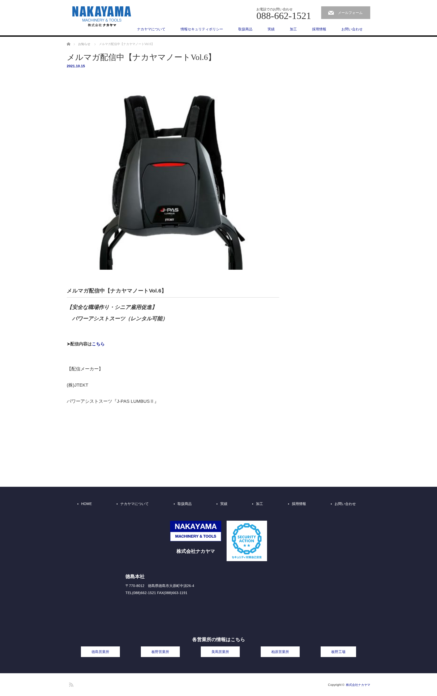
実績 (271, 29)
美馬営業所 (220, 652)
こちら (98, 344)
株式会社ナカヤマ (358, 685)
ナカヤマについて (151, 29)
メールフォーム (350, 13)
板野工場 (338, 652)
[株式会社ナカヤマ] (102, 16)
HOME (86, 503)
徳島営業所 (100, 652)
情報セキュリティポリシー (202, 29)
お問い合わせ (352, 29)
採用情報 (319, 29)
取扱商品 (245, 29)
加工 (293, 29)
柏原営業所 (280, 652)
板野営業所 (160, 652)
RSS (70, 684)
